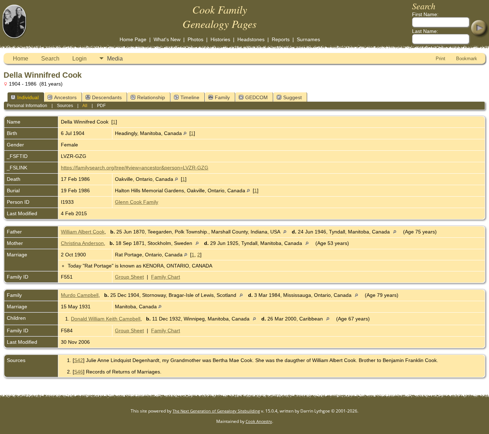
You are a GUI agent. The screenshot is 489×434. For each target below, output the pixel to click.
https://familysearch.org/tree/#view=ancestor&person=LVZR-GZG (134, 167)
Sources (65, 105)
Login (79, 59)
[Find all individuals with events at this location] (185, 133)
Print (440, 58)
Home (20, 59)
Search (50, 59)
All (84, 105)
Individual (28, 97)
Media (115, 59)
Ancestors (65, 97)
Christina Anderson (82, 243)
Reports (281, 39)
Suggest (292, 97)
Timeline (189, 97)
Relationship (151, 97)
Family (222, 97)
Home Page (133, 39)
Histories (220, 39)
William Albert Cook (83, 232)
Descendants (107, 97)
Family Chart (165, 277)
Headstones (251, 39)
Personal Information (27, 105)
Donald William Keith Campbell (105, 319)
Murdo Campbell (79, 295)
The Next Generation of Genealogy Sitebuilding (216, 411)
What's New (167, 39)
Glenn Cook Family (136, 202)
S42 (78, 360)
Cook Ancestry (259, 421)
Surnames (308, 39)
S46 (78, 372)
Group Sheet (129, 277)
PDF (101, 105)
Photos (195, 39)
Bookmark (466, 58)
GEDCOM (256, 97)
